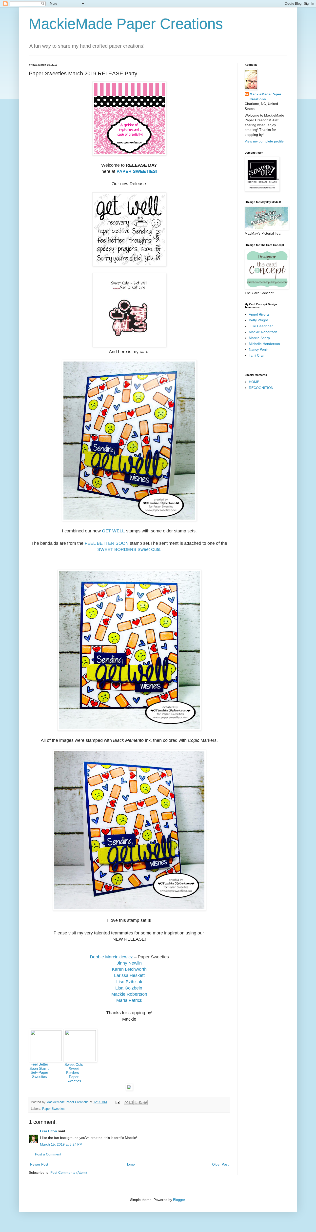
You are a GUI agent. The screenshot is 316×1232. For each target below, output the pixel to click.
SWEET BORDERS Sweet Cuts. (129, 549)
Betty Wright (258, 320)
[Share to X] (135, 1102)
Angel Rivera (259, 314)
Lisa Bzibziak (129, 981)
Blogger (179, 1200)
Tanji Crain (257, 355)
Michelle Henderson (264, 344)
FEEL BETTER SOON (107, 543)
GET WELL (113, 530)
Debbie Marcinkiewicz (111, 956)
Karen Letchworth (129, 969)
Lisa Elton (48, 1131)
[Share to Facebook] (140, 1102)
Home (130, 1164)
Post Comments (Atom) (68, 1172)
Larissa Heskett (129, 975)
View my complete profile (264, 141)
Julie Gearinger (261, 326)
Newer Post (39, 1164)
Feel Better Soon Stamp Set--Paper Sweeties (39, 1070)
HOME (254, 382)
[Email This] (126, 1102)
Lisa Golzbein (129, 988)
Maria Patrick (129, 1000)
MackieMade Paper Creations (126, 24)
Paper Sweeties (53, 1109)
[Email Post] (117, 1102)
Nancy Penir (258, 349)
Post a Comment (48, 1154)
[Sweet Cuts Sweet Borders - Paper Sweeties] (80, 1060)
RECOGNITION (261, 388)
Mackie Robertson (129, 994)
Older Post (220, 1164)
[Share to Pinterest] (145, 1102)
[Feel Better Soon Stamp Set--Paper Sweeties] (46, 1059)
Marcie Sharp (259, 338)
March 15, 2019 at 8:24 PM (61, 1144)
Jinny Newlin (129, 963)
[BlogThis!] (131, 1102)
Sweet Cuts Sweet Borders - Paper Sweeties (73, 1072)
